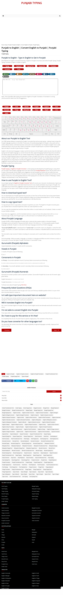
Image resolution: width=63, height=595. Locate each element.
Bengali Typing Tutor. (6, 412)
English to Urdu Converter (30, 431)
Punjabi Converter (35, 460)
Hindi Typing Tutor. (54, 438)
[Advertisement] (31, 29)
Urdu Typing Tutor (33, 476)
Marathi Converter (43, 448)
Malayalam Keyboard (16, 445)
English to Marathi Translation (48, 422)
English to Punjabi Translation (37, 374)
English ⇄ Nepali (35, 583)
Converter (7, 69)
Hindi (16, 106)
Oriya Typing (50, 457)
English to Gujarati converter (47, 415)
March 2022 (31, 400)
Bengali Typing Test (38, 410)
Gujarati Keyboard (14, 434)
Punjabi (36, 106)
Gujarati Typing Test (6, 436)
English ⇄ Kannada (6, 573)
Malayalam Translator (27, 445)
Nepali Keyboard (44, 453)
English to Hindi (20, 417)
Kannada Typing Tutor (26, 443)
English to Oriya (42, 424)
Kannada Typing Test (15, 443)
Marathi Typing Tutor (6, 453)
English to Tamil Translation (30, 429)
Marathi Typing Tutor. (17, 453)
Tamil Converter (16, 464)
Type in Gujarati (32, 471)
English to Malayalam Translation (9, 422)
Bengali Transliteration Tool (18, 410)
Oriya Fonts (13, 457)
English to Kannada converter (8, 419)
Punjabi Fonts (44, 460)
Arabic (6, 113)
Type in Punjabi (8, 44)
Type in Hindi (41, 471)
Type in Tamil (47, 474)
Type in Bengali (24, 471)
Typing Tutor (30, 66)
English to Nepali (5, 424)
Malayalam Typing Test (7, 448)
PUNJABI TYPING (31, 3)
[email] (36, 381)
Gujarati (46, 106)
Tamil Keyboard (32, 464)
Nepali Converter (28, 453)
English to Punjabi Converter (18, 169)
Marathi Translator (16, 450)
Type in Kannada (49, 471)
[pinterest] (27, 381)
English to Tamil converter (16, 429)
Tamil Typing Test (13, 467)
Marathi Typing (39, 450)
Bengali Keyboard (55, 408)
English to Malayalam (36, 419)
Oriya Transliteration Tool (40, 457)
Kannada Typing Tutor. (38, 443)
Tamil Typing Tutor (23, 467)
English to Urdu (20, 431)
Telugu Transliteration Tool (17, 469)
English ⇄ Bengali (5, 575)
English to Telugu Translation (8, 431)
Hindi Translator (5, 438)
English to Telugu (41, 429)
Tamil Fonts (24, 464)
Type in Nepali (24, 474)
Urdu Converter (35, 520)
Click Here (23, 285)
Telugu (16, 110)
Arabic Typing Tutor (27, 408)
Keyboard (18, 66)
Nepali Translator (53, 453)
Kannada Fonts (16, 441)
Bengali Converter (37, 408)
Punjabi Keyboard (40, 170)
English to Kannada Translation (23, 419)
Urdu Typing (25, 476)
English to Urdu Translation (44, 431)
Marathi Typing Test (48, 450)
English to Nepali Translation (31, 424)
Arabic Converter (5, 523)
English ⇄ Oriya (5, 583)
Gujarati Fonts (5, 434)
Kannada (6, 110)
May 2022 (31, 395)
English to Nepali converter (17, 424)
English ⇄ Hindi (35, 573)
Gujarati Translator (24, 434)
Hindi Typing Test (34, 438)
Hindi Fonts (46, 436)
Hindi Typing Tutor (44, 438)
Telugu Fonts (41, 467)
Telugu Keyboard (49, 467)
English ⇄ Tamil (35, 575)
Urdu (56, 110)
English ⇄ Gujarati (36, 580)
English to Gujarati (35, 415)
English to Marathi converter (34, 422)
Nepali (46, 110)
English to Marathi (22, 422)
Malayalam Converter (49, 443)
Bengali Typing (29, 410)
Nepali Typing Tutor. (47, 455)
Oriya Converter (5, 457)
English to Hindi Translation (44, 417)
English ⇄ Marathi (6, 580)
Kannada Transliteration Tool (47, 441)
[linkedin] (30, 381)
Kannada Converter (6, 441)
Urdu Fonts (34, 564)
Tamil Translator (41, 464)
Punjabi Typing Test (38, 462)
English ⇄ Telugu (35, 578)
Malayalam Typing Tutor (19, 448)
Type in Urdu (5, 476)
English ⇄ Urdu (35, 585)
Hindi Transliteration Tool (16, 438)
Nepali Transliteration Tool (8, 455)
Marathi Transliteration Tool (28, 450)
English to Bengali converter (8, 415)
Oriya (36, 110)
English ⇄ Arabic (5, 588)
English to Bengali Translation (22, 415)
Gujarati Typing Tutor (17, 436)
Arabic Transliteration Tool (8, 408)
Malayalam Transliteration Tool (40, 445)
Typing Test (42, 66)
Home (3, 44)
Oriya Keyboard (21, 457)
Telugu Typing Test (37, 469)
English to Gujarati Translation (8, 417)
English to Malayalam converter (49, 419)
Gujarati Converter (56, 431)
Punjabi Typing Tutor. (6, 464)
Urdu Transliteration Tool (15, 476)
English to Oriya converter (53, 424)
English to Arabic (16, 412)
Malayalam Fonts (6, 445)
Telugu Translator (6, 469)
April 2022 (31, 398)
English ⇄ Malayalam (6, 578)
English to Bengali (54, 412)
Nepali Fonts (36, 453)
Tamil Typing (5, 467)
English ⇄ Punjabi (6, 585)
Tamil (56, 106)
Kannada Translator (35, 441)
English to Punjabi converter (22, 374)
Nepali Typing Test (27, 455)
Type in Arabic (16, 471)
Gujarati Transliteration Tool (36, 434)
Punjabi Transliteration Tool (51, 374)
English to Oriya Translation (8, 427)
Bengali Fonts (46, 408)
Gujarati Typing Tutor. (28, 436)
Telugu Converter (32, 467)
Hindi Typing (26, 438)
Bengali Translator (6, 410)
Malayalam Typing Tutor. (31, 448)
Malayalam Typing (53, 445)
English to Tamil (5, 429)
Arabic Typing (18, 408)
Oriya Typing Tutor (16, 460)
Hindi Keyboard (53, 436)
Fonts (18, 69)
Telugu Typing (28, 469)
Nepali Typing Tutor (37, 455)
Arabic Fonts (4, 566)
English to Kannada (56, 417)
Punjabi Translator (6, 462)
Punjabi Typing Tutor (15, 376)
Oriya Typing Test (6, 460)
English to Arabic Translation (42, 412)
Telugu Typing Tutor (47, 469)
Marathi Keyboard (6, 450)
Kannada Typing (5, 443)
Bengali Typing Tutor (48, 410)
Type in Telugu (55, 474)
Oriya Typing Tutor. (26, 460)
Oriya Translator (29, 457)
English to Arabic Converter (28, 412)
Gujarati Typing (47, 434)
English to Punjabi (10, 374)
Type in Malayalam (6, 474)
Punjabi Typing (5, 54)
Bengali (7, 106)
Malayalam (26, 110)
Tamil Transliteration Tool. (52, 464)
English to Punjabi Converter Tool (23, 183)
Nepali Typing (18, 455)
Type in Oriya (31, 474)
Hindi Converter (38, 436)
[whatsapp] (33, 381)
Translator (53, 66)
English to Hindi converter (31, 417)
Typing (7, 66)
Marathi (27, 106)
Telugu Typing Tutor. (6, 471)
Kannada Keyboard (25, 441)
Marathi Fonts (52, 448)
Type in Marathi (15, 474)
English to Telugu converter (53, 429)
